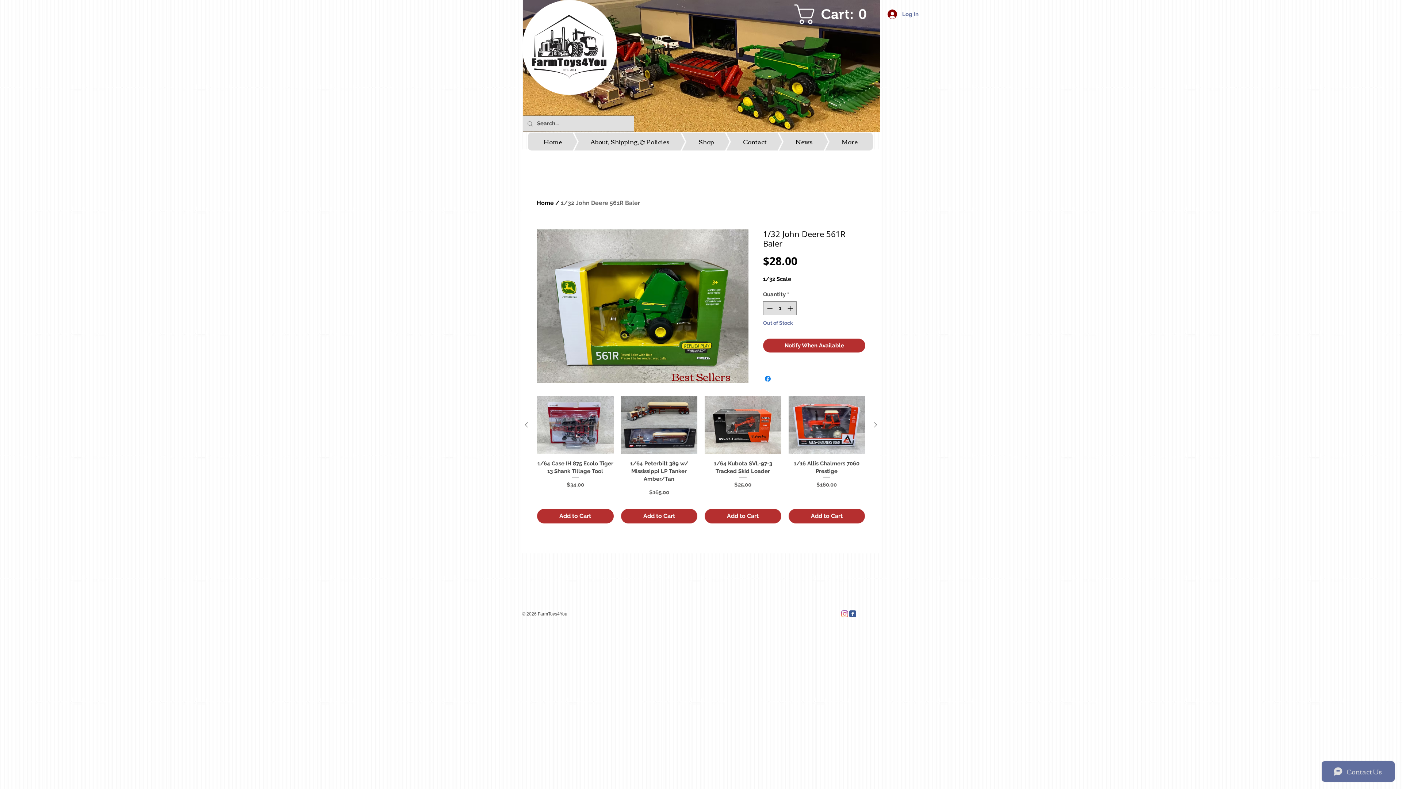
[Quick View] (575, 425)
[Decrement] (769, 308)
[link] (835, 14)
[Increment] (791, 308)
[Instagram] (844, 613)
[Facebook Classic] (852, 613)
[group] (701, 459)
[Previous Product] (526, 424)
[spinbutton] (780, 308)
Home (545, 202)
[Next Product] (875, 424)
